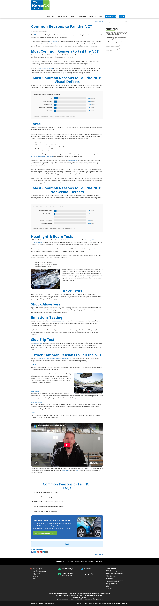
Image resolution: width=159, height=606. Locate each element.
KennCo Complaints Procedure (114, 580)
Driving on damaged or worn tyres (42, 156)
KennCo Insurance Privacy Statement (116, 572)
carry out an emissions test (55, 321)
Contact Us (92, 16)
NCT (34, 35)
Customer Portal (111, 16)
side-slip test (38, 343)
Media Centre (109, 588)
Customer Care (81, 16)
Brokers (122, 16)
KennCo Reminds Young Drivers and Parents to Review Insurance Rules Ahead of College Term (116, 33)
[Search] (126, 22)
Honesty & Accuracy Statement (114, 573)
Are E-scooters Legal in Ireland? (115, 42)
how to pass (37, 44)
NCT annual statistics (46, 68)
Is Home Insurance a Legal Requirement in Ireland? (113, 45)
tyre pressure (72, 160)
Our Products (51, 16)
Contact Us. (99, 561)
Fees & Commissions (111, 583)
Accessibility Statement (112, 581)
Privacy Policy (49, 603)
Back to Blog (99, 21)
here (76, 470)
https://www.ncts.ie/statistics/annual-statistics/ (62, 116)
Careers (108, 590)
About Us (108, 570)
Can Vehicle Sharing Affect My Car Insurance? (116, 49)
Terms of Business (111, 577)
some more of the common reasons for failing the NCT (55, 358)
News (107, 586)
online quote (66, 470)
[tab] (67, 492)
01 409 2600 (87, 569)
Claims (72, 16)
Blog (100, 16)
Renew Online (62, 16)
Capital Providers (110, 585)
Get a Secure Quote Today (45, 533)
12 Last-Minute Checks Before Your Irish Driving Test (116, 38)
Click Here (59, 561)
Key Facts (108, 575)
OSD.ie (79, 603)
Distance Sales (110, 578)
